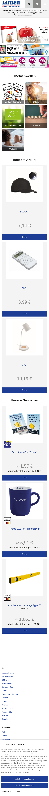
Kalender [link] (5, 705)
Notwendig (7, 791)
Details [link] (24, 237)
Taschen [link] (5, 701)
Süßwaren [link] (5, 680)
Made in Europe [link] (7, 676)
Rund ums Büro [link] (7, 708)
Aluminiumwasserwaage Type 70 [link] (24, 605)
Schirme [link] (5, 698)
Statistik (18, 791)
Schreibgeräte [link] (7, 683)
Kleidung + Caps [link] (8, 687)
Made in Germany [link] (8, 673)
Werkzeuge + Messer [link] (10, 694)
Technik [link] (4, 691)
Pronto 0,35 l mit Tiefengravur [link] (24, 528)
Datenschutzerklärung (22, 772)
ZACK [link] (24, 288)
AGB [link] (3, 732)
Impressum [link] (6, 739)
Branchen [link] (5, 719)
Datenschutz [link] (6, 735)
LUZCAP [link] (24, 211)
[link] (11, 4)
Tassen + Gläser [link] (8, 712)
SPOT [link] (24, 365)
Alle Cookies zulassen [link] (24, 779)
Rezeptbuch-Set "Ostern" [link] (24, 452)
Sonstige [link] (5, 715)
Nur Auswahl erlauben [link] (24, 785)
